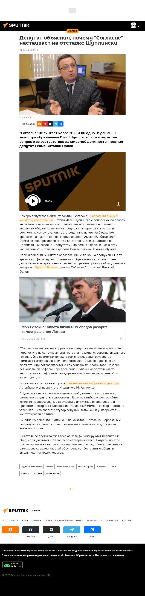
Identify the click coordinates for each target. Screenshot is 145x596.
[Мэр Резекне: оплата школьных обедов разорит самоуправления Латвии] (72, 299)
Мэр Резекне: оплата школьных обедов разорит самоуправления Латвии (64, 329)
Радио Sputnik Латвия (31, 466)
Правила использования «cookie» (113, 550)
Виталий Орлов (85, 466)
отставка (38, 473)
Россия (127, 520)
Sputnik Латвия (46, 267)
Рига (25, 520)
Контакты (20, 550)
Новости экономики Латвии (64, 520)
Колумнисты (109, 520)
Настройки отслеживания (109, 555)
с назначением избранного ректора (93, 383)
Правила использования (41, 550)
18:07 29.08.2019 (29, 50)
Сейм (113, 466)
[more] (121, 338)
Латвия (49, 466)
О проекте (8, 550)
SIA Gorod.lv (28, 117)
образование (52, 473)
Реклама (70, 555)
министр (25, 473)
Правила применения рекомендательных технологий (32, 555)
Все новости (10, 520)
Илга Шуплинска (65, 466)
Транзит (92, 520)
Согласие (101, 466)
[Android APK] (13, 565)
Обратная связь (85, 555)
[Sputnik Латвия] (17, 28)
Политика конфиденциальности (74, 550)
